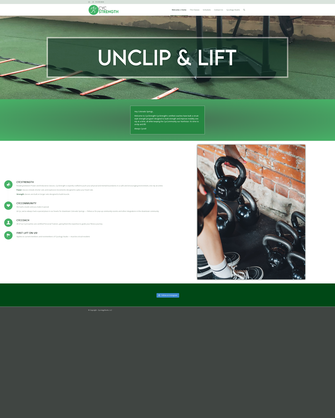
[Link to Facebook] (93, 2)
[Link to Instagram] (89, 2)
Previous (2, 68)
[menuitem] (179, 10)
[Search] (244, 10)
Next (332, 68)
